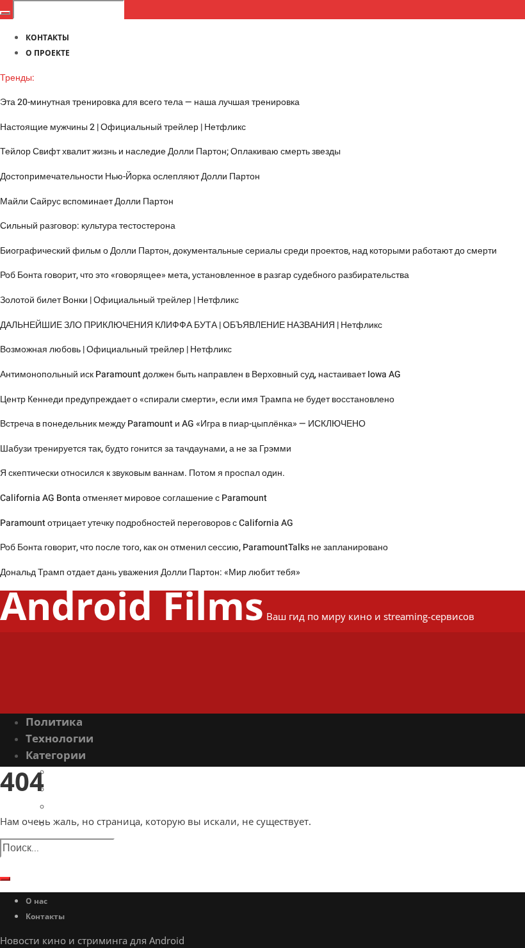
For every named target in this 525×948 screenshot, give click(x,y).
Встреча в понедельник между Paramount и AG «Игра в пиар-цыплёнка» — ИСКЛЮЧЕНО (183, 423)
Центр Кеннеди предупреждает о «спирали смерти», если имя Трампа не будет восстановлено (197, 399)
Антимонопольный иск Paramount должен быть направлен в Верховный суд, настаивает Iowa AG (200, 374)
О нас (36, 900)
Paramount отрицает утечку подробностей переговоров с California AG (146, 523)
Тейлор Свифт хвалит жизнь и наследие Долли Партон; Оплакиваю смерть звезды (170, 151)
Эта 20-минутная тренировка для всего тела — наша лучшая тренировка (150, 102)
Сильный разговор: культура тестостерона (87, 226)
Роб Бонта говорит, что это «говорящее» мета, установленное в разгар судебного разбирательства (204, 275)
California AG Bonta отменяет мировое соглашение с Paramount (133, 498)
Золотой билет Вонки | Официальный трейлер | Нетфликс (119, 300)
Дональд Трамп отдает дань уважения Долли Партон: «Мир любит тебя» (150, 572)
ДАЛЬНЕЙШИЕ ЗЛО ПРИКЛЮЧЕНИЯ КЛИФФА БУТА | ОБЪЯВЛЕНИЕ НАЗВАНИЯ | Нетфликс (191, 325)
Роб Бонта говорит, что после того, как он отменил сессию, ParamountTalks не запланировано (194, 547)
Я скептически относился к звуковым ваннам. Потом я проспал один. (142, 473)
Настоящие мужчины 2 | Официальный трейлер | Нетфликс (123, 127)
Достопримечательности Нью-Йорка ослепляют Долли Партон (130, 176)
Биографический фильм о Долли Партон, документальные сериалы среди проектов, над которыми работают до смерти (248, 250)
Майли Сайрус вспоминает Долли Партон (87, 201)
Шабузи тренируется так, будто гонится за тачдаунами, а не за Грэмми (145, 448)
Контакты (45, 916)
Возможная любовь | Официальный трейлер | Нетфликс (116, 349)
